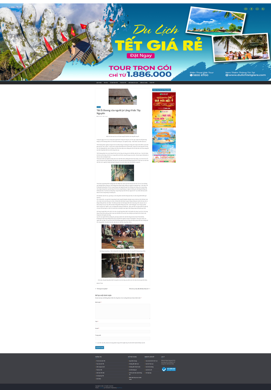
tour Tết (152, 82)
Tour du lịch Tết (100, 364)
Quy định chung (133, 361)
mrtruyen (106, 116)
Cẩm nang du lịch (100, 366)
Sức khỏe (98, 378)
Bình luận (98, 302)
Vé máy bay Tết (114, 82)
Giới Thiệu (99, 82)
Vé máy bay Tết (100, 375)
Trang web (98, 335)
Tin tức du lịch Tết (100, 361)
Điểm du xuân (143, 82)
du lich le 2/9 (149, 370)
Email (97, 328)
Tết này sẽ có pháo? (102, 289)
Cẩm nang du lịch (133, 82)
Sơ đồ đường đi (133, 370)
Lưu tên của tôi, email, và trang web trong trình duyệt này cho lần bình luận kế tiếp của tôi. (121, 343)
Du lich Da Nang (149, 366)
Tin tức (106, 82)
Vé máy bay (148, 372)
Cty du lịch (148, 361)
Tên (96, 321)
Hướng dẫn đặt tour (134, 364)
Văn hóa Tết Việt (100, 372)
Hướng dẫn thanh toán (134, 366)
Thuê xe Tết (99, 370)
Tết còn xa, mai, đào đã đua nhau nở (138, 289)
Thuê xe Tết (123, 82)
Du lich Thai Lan (149, 364)
